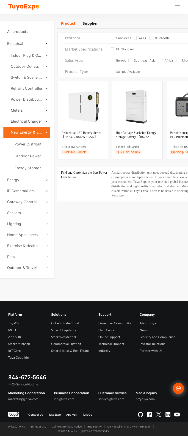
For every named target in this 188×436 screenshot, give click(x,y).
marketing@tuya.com (23, 399)
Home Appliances (22, 234)
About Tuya (148, 323)
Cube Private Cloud (65, 323)
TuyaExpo (55, 415)
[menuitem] (26, 32)
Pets (11, 256)
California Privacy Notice (67, 426)
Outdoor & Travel (22, 267)
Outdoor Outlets (25, 66)
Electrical (15, 43)
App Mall (71, 415)
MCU (12, 330)
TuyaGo (87, 415)
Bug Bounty (94, 426)
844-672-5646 (27, 377)
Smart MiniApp (19, 344)
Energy (13, 180)
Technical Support (111, 344)
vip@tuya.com (64, 399)
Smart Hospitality (63, 330)
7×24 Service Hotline (23, 384)
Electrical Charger (26, 121)
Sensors (14, 212)
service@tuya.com (111, 399)
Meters (17, 110)
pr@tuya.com (145, 399)
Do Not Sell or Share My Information (129, 426)
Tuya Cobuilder (19, 357)
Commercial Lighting (66, 344)
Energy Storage (27, 168)
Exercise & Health (22, 245)
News (144, 330)
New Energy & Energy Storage (26, 132)
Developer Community (114, 323)
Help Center (107, 330)
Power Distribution (26, 99)
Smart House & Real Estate (70, 351)
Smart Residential (63, 337)
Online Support (109, 337)
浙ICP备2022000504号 (95, 431)
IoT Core (14, 351)
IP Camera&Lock (21, 190)
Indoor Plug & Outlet (26, 55)
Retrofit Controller (26, 88)
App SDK (14, 337)
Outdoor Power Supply (30, 156)
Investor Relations (152, 344)
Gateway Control (22, 201)
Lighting (14, 223)
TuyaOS (13, 323)
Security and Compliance (157, 337)
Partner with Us (151, 351)
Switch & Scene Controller (26, 77)
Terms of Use (38, 426)
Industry (104, 351)
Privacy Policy (16, 426)
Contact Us (35, 415)
